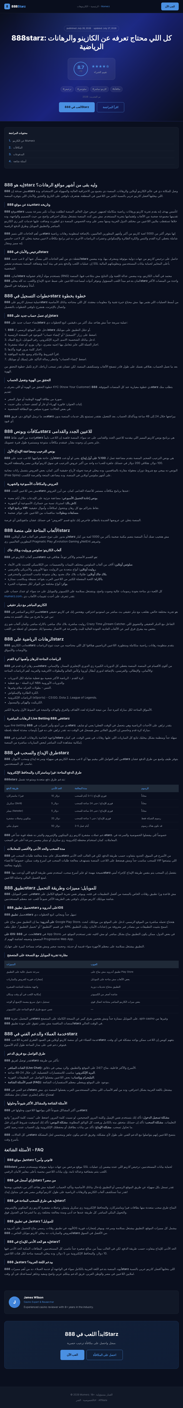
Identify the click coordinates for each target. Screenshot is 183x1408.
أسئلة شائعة (19, 161)
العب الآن (170, 6)
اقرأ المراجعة (110, 107)
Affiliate (102, 1400)
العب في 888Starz (77, 107)
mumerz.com (13, 596)
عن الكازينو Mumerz (24, 140)
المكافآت (18, 147)
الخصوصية (88, 1400)
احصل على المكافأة (104, 1355)
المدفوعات (18, 154)
